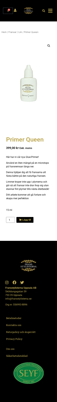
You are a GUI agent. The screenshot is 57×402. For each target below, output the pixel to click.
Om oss (10, 348)
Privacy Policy (14, 338)
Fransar (12, 32)
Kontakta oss (13, 325)
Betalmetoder (13, 318)
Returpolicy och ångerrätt (21, 331)
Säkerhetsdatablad (17, 355)
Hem (4, 32)
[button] (43, 10)
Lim (20, 32)
